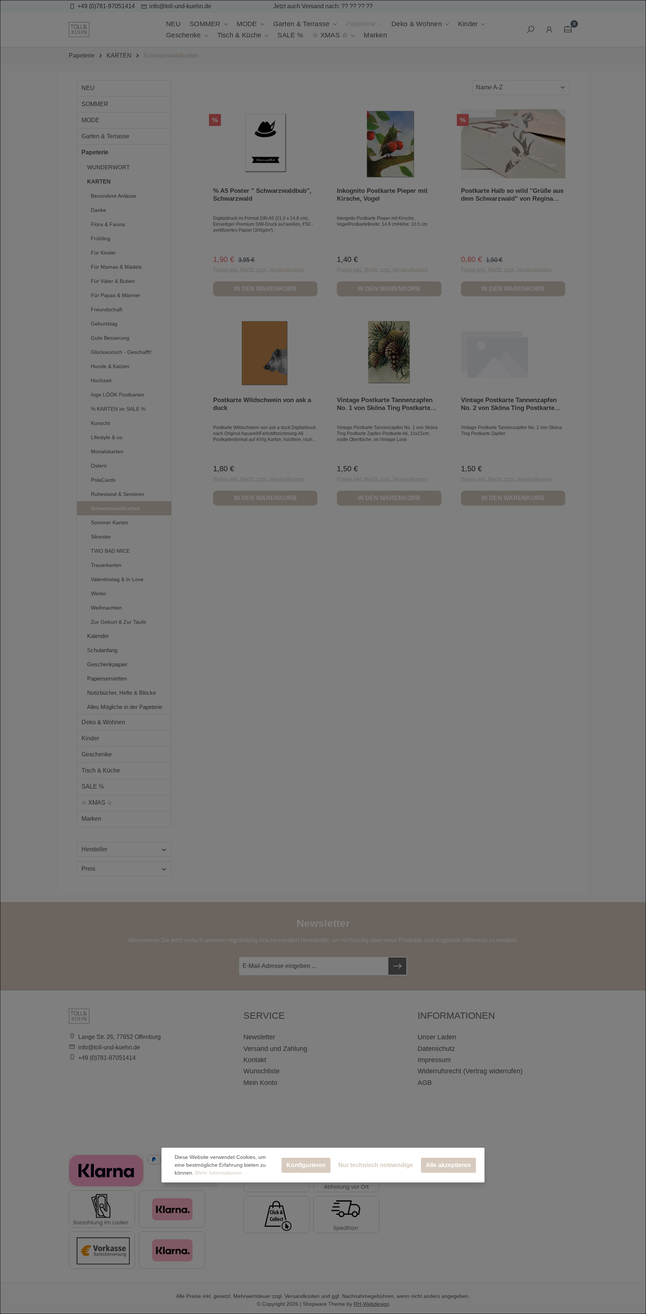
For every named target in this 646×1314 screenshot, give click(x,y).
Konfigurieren (306, 1165)
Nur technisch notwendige (375, 1165)
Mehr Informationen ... (221, 1173)
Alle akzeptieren (448, 1165)
